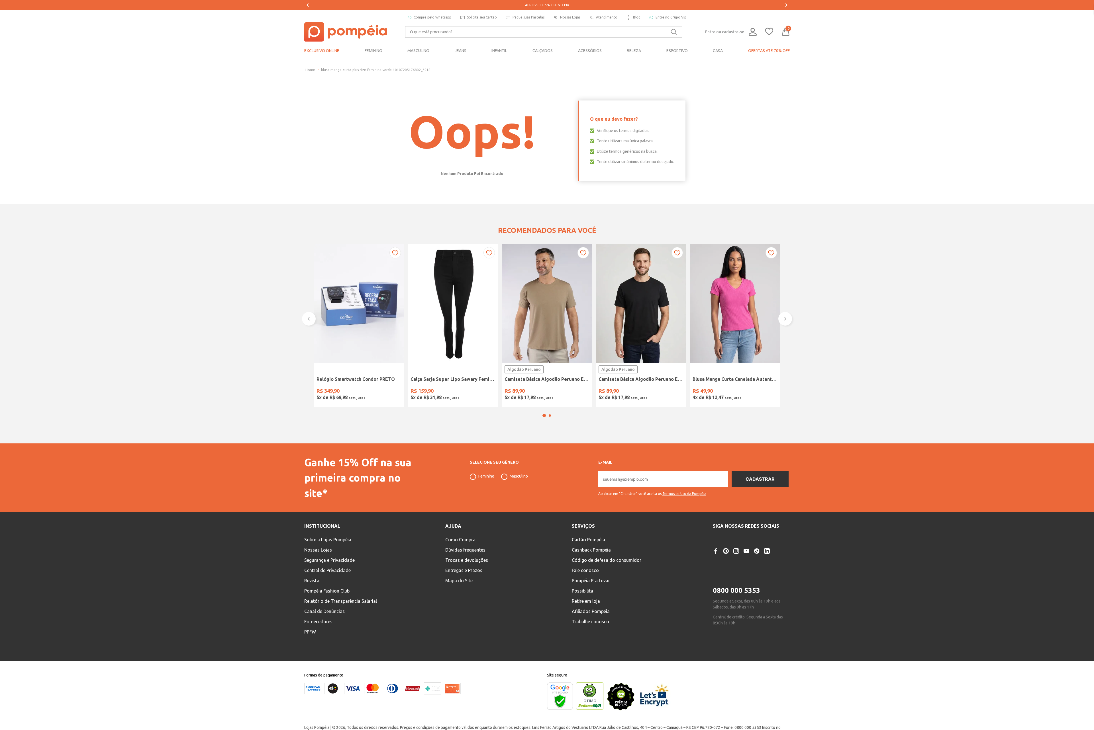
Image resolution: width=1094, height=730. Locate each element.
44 (460, 392)
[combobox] (543, 32)
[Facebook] (716, 566)
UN (322, 392)
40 (431, 392)
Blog (636, 17)
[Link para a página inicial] (310, 70)
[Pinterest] (726, 566)
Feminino (486, 491)
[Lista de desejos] (769, 32)
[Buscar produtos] (673, 31)
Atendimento (606, 17)
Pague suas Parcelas (528, 17)
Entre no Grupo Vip (671, 17)
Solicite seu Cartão (482, 17)
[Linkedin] (767, 566)
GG (554, 392)
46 (475, 392)
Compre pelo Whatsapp (432, 17)
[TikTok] (757, 566)
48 (489, 392)
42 (446, 392)
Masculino (519, 491)
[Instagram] (736, 566)
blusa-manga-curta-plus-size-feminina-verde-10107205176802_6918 (375, 70)
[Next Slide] (786, 5)
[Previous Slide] (307, 5)
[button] (544, 430)
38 (417, 392)
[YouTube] (746, 566)
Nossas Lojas (570, 17)
